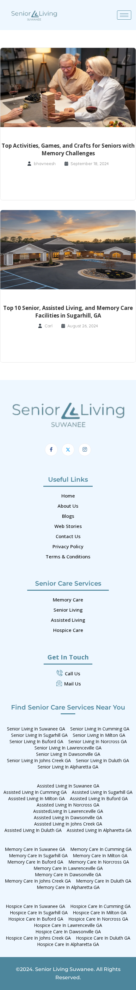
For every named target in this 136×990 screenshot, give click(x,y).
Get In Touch (68, 657)
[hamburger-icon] (124, 15)
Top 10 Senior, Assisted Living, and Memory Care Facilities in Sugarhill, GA (68, 311)
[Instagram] (84, 449)
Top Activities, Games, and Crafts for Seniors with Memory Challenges (68, 149)
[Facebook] (51, 449)
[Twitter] (68, 449)
